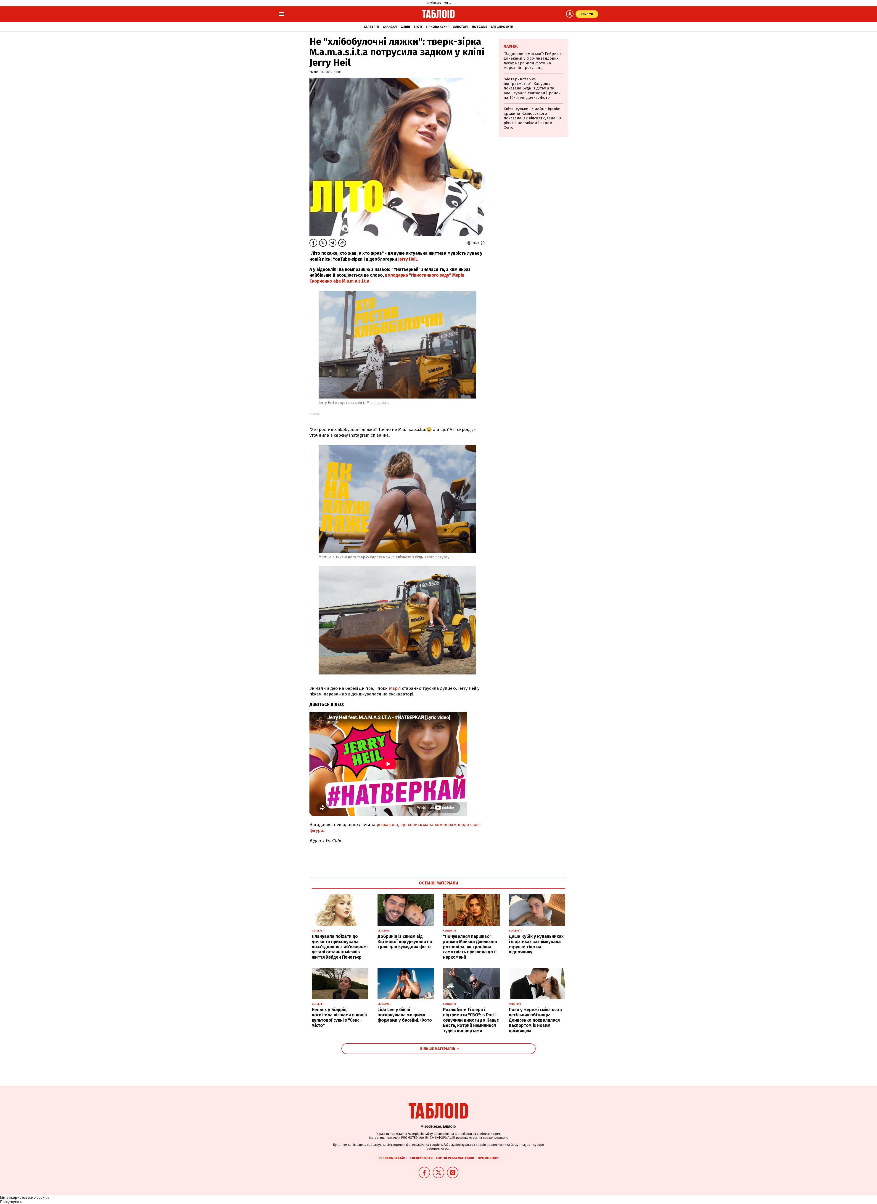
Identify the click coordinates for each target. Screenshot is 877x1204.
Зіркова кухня (437, 27)
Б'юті (418, 27)
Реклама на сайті (393, 1158)
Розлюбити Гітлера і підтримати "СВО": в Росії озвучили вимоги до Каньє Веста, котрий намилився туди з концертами (471, 1020)
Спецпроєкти (502, 27)
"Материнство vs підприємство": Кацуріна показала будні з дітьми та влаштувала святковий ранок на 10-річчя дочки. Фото (532, 88)
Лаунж (511, 46)
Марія (395, 688)
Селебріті (371, 27)
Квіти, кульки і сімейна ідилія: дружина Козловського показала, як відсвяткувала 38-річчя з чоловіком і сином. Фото (533, 118)
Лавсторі (460, 27)
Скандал (390, 27)
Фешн (405, 27)
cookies (43, 1197)
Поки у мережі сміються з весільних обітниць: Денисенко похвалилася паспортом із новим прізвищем (535, 1020)
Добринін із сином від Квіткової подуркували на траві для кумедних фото (405, 942)
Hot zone (479, 27)
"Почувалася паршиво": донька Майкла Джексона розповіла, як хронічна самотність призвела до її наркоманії (470, 947)
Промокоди (488, 1158)
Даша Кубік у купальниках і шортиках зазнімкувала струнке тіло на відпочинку (536, 944)
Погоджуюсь (11, 1202)
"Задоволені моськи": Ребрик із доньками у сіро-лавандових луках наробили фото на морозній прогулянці (533, 60)
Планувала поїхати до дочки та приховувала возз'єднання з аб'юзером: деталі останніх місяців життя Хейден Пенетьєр (340, 947)
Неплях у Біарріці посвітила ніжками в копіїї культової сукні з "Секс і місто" (339, 1017)
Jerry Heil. (408, 259)
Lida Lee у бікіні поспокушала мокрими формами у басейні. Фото (405, 1015)
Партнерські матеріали (455, 1158)
